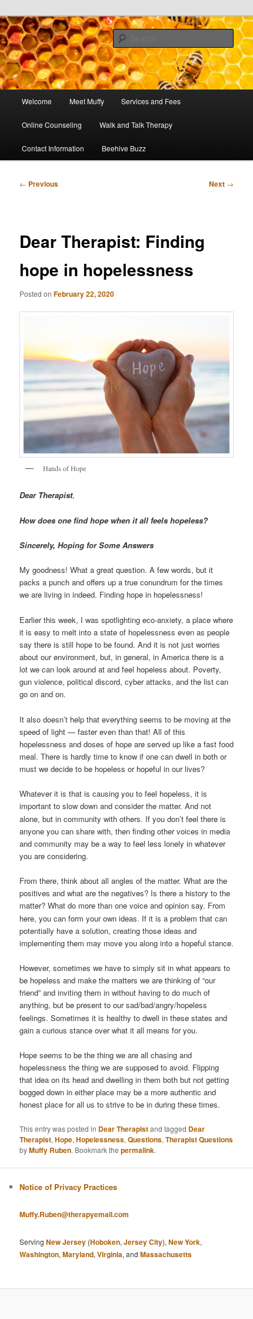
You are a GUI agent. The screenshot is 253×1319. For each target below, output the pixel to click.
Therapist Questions (199, 1139)
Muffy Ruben (50, 1150)
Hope (63, 1139)
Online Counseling (52, 125)
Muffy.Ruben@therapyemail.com (74, 1214)
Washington (39, 1254)
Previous (38, 183)
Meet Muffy (86, 101)
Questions (145, 1139)
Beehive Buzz (124, 148)
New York (184, 1242)
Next (221, 183)
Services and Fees (151, 101)
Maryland (78, 1254)
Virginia (109, 1254)
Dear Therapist (123, 1129)
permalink (137, 1150)
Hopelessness (100, 1139)
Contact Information (53, 148)
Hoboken (105, 1242)
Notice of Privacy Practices (68, 1186)
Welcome (37, 101)
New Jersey (66, 1242)
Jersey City (143, 1242)
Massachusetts (166, 1254)
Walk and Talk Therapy (135, 125)
